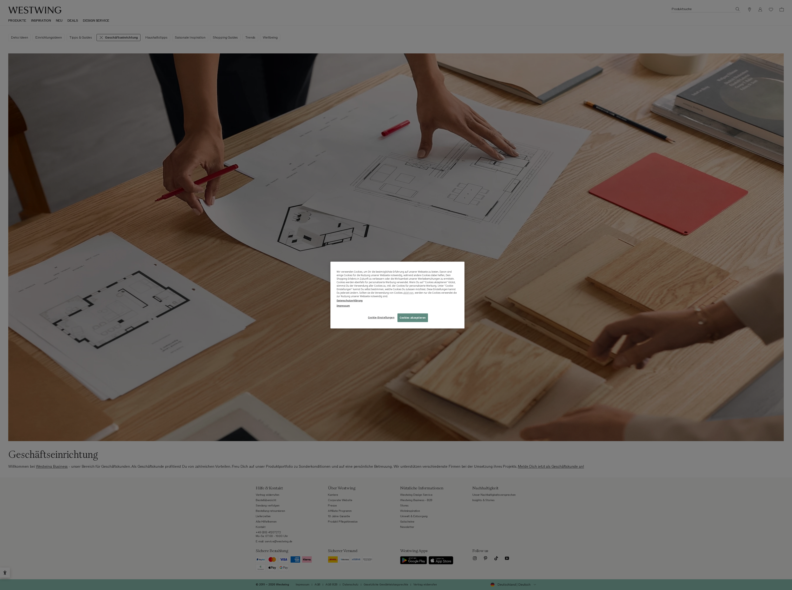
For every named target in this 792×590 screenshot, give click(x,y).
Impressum (343, 305)
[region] (397, 295)
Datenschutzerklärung (350, 300)
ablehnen (408, 292)
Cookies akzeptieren (413, 317)
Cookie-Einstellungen (381, 317)
